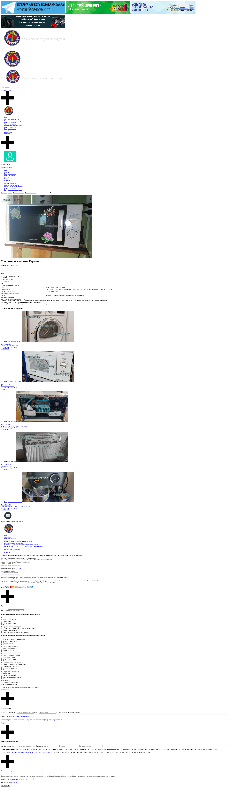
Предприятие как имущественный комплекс (16, 632)
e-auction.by (18, 568)
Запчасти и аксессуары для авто (12, 652)
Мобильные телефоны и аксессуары (14, 639)
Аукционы (7, 537)
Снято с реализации (7, 279)
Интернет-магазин (10, 127)
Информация (8, 132)
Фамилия (40, 746)
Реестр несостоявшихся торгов (13, 121)
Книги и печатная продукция (12, 677)
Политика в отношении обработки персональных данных (22, 544)
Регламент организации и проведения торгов (18, 541)
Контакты (7, 133)
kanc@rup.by (31, 559)
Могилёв (17, 573)
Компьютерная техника (10, 641)
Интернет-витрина (10, 129)
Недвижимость (7, 618)
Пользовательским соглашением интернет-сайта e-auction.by (138, 749)
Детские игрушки (8, 670)
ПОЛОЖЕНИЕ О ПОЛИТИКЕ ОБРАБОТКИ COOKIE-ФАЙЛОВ (24, 546)
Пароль (36, 712)
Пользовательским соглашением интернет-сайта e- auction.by (30, 752)
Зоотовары (6, 679)
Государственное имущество (13, 125)
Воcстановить (5, 785)
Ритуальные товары (9, 657)
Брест (2, 573)
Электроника (7, 645)
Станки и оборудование (10, 623)
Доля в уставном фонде (10, 630)
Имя (61, 746)
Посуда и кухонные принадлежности (14, 664)
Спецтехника (7, 621)
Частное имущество (10, 124)
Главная (6, 117)
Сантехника (6, 661)
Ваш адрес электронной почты (10, 746)
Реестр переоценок (10, 122)
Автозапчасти (7, 673)
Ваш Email (4, 610)
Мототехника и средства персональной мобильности (19, 628)
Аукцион (7, 172)
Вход (10, 90)
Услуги (6, 130)
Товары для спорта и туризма (12, 655)
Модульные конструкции (10, 684)
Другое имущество (8, 625)
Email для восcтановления (9, 779)
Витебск (5, 573)
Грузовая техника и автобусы (12, 627)
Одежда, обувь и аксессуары (11, 654)
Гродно (12, 573)
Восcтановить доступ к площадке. (21, 716)
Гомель (9, 573)
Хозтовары (6, 680)
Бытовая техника (8, 643)
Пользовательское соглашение (13, 543)
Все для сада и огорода (10, 668)
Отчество (83, 746)
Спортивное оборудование (11, 671)
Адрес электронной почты (9, 712)
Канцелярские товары (9, 659)
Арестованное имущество (12, 119)
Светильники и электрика (11, 666)
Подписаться (5, 689)
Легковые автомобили (10, 619)
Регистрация (4, 90)
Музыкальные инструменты (11, 682)
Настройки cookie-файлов (12, 549)
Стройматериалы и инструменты (13, 663)
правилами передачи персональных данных (25, 687)
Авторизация (13, 782)
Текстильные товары (9, 675)
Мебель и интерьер (9, 648)
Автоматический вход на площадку (69, 712)
